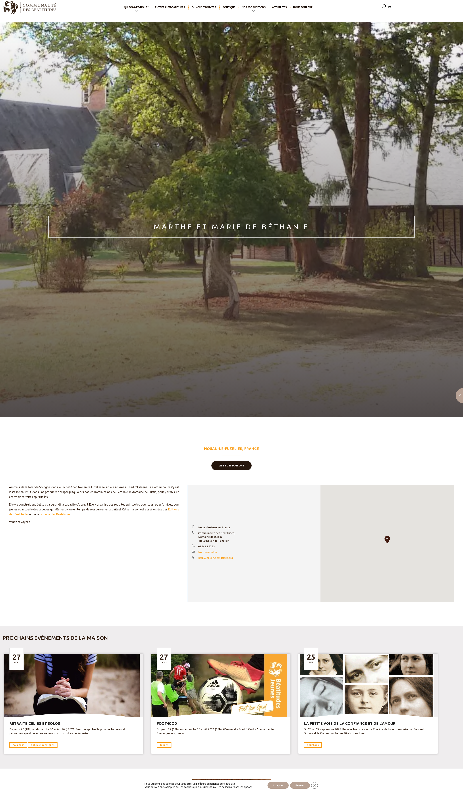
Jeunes (164, 745)
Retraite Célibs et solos (34, 723)
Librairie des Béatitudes (55, 514)
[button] (387, 540)
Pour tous (18, 745)
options (248, 787)
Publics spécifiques (42, 745)
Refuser (300, 785)
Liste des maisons (231, 465)
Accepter (278, 785)
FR (389, 7)
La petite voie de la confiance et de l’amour (349, 723)
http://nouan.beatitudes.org (215, 557)
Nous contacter (207, 552)
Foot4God (167, 723)
